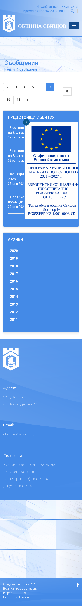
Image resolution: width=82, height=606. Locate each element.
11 (18, 100)
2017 (14, 274)
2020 (14, 251)
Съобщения (28, 69)
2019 (14, 258)
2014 (14, 297)
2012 (14, 312)
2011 (14, 320)
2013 (14, 304)
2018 (14, 266)
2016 (14, 281)
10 (8, 100)
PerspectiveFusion (16, 597)
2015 (14, 289)
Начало (9, 69)
